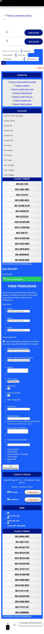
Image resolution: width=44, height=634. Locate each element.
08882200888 (33, 32)
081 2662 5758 (22, 541)
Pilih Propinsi (12, 379)
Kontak (10, 23)
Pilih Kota (11, 386)
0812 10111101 (22, 590)
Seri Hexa (7, 145)
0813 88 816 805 (22, 558)
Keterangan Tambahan (17, 428)
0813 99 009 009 (22, 563)
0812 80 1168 (22, 184)
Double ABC (8, 140)
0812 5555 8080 (22, 243)
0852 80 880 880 (22, 574)
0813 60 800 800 (22, 222)
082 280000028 (22, 254)
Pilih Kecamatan (14, 392)
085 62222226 (22, 216)
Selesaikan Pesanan (10, 468)
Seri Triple (7, 160)
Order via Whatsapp (14, 279)
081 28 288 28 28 (22, 205)
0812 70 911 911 (22, 569)
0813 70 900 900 (22, 227)
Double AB (8, 135)
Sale (31, 23)
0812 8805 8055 (22, 200)
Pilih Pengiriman (14, 399)
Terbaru (17, 23)
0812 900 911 (22, 232)
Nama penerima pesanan (17, 348)
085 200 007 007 (22, 547)
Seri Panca (8, 155)
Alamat (10, 367)
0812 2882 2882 (22, 189)
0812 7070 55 (22, 194)
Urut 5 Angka (9, 170)
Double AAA (8, 130)
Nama (9, 308)
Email (9, 327)
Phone (10, 318)
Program (38, 23)
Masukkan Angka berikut (17, 439)
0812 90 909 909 (22, 238)
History (25, 23)
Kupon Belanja (13, 416)
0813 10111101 (22, 607)
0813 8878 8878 (22, 249)
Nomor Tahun (9, 120)
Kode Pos (11, 406)
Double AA (8, 125)
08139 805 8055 (22, 585)
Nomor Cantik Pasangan (13, 116)
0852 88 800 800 (22, 596)
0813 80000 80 (22, 211)
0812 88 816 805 (22, 552)
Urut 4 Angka (9, 165)
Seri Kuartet (8, 150)
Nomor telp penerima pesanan (20, 357)
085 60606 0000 (22, 260)
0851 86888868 (22, 612)
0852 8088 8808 (22, 601)
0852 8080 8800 (22, 579)
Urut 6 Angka (9, 175)
